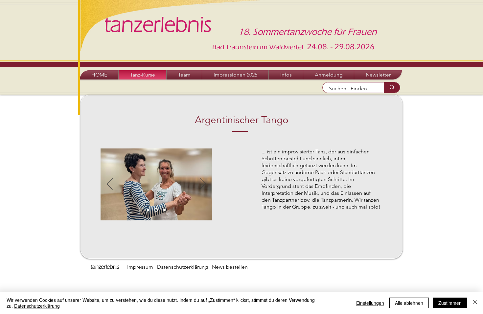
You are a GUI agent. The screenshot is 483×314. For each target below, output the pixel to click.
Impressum (140, 267)
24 (310, 46)
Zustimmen (450, 303)
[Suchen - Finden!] (392, 87)
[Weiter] (203, 184)
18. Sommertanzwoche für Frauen (307, 32)
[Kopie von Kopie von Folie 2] (164, 210)
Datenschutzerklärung (182, 267)
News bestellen (230, 267)
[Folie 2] (148, 210)
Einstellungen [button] (370, 303)
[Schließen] (475, 303)
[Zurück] (110, 184)
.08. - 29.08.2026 (345, 46)
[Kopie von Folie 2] (155, 210)
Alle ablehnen (409, 303)
